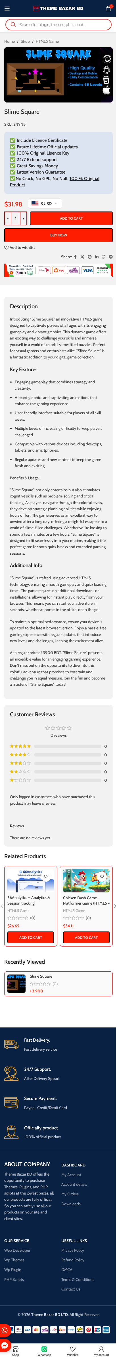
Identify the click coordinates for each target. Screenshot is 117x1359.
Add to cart (71, 218)
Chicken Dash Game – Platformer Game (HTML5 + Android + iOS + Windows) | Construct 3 (86, 906)
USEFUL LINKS (74, 1240)
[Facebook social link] (75, 257)
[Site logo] (58, 7)
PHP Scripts (14, 1279)
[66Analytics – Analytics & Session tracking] (30, 880)
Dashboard (73, 1165)
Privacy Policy (72, 1250)
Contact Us (70, 1289)
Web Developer (17, 1250)
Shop (25, 41)
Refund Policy (72, 1259)
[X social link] (82, 257)
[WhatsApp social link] (103, 257)
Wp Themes (14, 1259)
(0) (32, 918)
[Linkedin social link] (96, 257)
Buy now (58, 235)
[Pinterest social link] (89, 257)
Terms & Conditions (77, 1279)
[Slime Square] (16, 984)
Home (9, 41)
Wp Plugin (12, 1269)
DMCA (66, 1269)
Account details (74, 1184)
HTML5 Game (47, 41)
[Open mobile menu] (7, 8)
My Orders (70, 1193)
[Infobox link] (58, 1044)
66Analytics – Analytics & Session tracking (28, 900)
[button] (30, 937)
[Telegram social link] (110, 257)
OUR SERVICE (16, 1240)
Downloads (71, 1203)
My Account (71, 1174)
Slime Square (41, 976)
